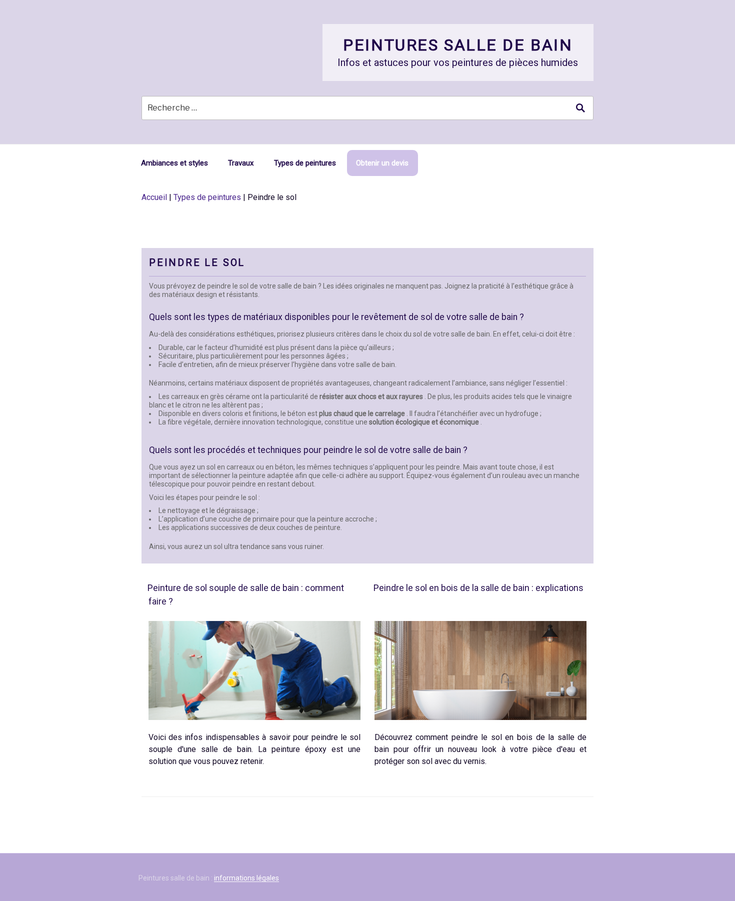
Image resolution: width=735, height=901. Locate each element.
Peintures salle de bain (457, 45)
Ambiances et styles (174, 163)
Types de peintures (305, 163)
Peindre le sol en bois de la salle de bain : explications (479, 587)
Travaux (241, 163)
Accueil (154, 197)
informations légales (246, 878)
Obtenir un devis (382, 163)
